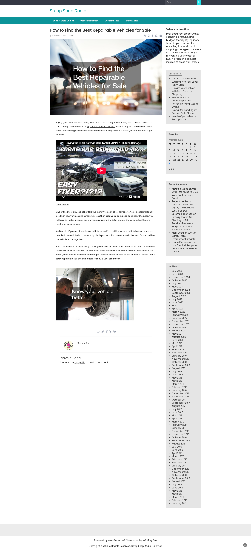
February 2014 (179, 462)
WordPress (114, 540)
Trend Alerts (132, 20)
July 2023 (177, 283)
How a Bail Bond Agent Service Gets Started (184, 111)
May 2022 (177, 305)
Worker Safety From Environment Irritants (184, 236)
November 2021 (180, 324)
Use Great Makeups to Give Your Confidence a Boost (185, 193)
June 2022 (177, 302)
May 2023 (177, 286)
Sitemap (157, 546)
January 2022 (179, 318)
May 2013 (177, 490)
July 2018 (177, 371)
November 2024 (181, 277)
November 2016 (180, 434)
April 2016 (177, 453)
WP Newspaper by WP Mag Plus (139, 540)
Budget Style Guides (63, 20)
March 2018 (178, 384)
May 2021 (177, 333)
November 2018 (180, 358)
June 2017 (177, 412)
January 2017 (179, 428)
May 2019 (177, 343)
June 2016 (177, 450)
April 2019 (177, 346)
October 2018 (179, 362)
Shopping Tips (112, 20)
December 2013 (180, 468)
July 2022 (177, 299)
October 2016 (179, 437)
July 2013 (177, 484)
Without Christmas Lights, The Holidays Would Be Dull (183, 207)
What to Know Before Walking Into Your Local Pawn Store (185, 81)
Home (71, 36)
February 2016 (179, 459)
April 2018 (177, 380)
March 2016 (178, 456)
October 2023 (179, 280)
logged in (80, 362)
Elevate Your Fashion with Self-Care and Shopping (183, 91)
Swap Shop (84, 343)
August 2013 (178, 481)
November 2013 (180, 472)
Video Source (62, 204)
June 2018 (177, 374)
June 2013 (177, 487)
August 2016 (178, 443)
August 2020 (179, 337)
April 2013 (177, 494)
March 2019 (178, 349)
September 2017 (181, 402)
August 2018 (178, 368)
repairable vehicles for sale (101, 126)
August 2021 (178, 330)
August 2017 (178, 406)
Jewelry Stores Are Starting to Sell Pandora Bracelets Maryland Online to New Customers (182, 223)
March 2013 (178, 497)
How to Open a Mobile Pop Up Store (184, 118)
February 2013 (179, 500)
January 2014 (179, 465)
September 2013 (181, 478)
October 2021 (179, 327)
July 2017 (177, 409)
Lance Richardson (182, 242)
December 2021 (180, 321)
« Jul (171, 169)
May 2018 (177, 377)
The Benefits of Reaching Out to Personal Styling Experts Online (185, 102)
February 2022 (180, 315)
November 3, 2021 (59, 36)
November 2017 (180, 396)
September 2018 (181, 365)
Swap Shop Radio (68, 10)
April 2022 (177, 308)
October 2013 (179, 475)
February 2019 (179, 352)
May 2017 (177, 415)
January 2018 (179, 390)
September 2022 (181, 293)
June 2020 (178, 340)
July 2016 (177, 446)
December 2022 (181, 289)
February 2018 (179, 387)
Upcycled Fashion (89, 20)
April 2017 (177, 418)
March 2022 (178, 311)
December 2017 (180, 393)
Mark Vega (178, 232)
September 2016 (181, 440)
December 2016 (180, 431)
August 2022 (179, 296)
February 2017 (179, 424)
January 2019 (179, 355)
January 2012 (179, 503)
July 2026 (177, 271)
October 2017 (179, 399)
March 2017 (178, 421)
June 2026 (178, 274)
